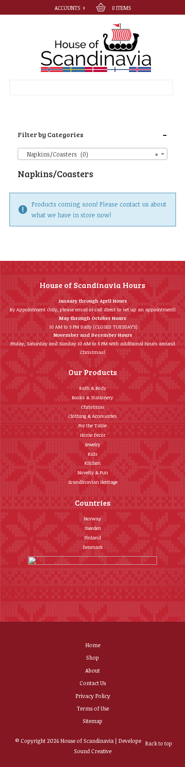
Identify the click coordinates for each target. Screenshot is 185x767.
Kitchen (92, 463)
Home (92, 645)
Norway (92, 518)
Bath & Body (92, 388)
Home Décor (92, 435)
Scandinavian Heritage (92, 482)
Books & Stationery (92, 397)
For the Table (92, 425)
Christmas (93, 407)
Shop (92, 657)
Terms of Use (93, 708)
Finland (92, 537)
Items (121, 7)
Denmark (93, 547)
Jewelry (92, 444)
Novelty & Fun (92, 472)
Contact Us (93, 683)
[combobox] (92, 154)
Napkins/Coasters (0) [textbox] (90, 154)
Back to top (158, 743)
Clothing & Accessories (92, 416)
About (92, 670)
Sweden (92, 528)
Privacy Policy (92, 696)
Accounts (67, 7)
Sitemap (92, 721)
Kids (93, 454)
